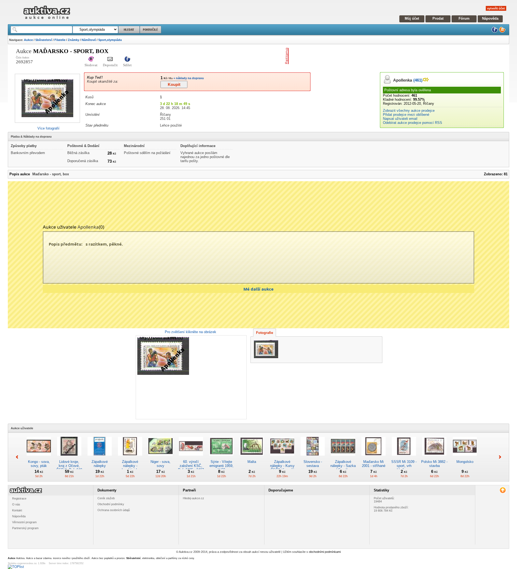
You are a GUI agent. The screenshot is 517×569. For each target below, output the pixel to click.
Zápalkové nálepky (100, 464)
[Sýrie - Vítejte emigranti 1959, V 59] (221, 458)
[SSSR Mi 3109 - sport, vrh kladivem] (404, 458)
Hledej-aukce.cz (193, 498)
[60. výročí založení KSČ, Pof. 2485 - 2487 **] (191, 458)
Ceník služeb (106, 498)
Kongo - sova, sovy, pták (39, 464)
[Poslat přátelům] (110, 59)
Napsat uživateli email (400, 119)
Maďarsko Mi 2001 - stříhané (373, 464)
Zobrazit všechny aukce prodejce (409, 111)
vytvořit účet (496, 8)
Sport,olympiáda (110, 39)
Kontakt (17, 510)
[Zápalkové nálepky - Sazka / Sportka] (343, 458)
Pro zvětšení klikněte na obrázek (190, 332)
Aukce (28, 39)
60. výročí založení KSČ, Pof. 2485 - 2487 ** (191, 468)
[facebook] (494, 32)
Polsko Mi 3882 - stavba (434, 464)
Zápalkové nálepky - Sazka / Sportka (343, 466)
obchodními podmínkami (325, 551)
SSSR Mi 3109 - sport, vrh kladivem (404, 466)
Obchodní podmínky (110, 504)
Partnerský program (25, 528)
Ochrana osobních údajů (113, 510)
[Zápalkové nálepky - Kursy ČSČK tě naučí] (282, 458)
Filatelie (59, 39)
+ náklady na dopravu (188, 78)
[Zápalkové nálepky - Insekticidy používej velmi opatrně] (130, 458)
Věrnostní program (24, 522)
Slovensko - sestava (312, 464)
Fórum (464, 18)
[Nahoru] (502, 490)
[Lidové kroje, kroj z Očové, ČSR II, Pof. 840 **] (69, 458)
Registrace (19, 498)
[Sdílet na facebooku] (127, 59)
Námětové (89, 39)
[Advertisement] (354, 56)
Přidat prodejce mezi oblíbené (406, 115)
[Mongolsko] (465, 458)
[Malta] (252, 458)
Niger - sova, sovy (160, 464)
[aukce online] (46, 20)
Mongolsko (464, 462)
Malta (251, 462)
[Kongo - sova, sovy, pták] (39, 458)
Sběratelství (43, 39)
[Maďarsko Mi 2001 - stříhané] (373, 458)
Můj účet (412, 18)
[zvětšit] (190, 377)
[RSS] (502, 32)
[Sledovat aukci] (91, 59)
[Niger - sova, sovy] (160, 458)
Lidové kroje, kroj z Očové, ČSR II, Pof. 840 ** (69, 468)
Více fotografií (48, 128)
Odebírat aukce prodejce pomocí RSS (412, 123)
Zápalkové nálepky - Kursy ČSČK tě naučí (282, 466)
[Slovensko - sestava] (312, 458)
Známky (73, 39)
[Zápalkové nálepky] (99, 458)
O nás (16, 504)
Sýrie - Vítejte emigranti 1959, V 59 (221, 466)
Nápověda (490, 18)
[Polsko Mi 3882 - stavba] (434, 458)
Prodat (437, 18)
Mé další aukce (258, 289)
